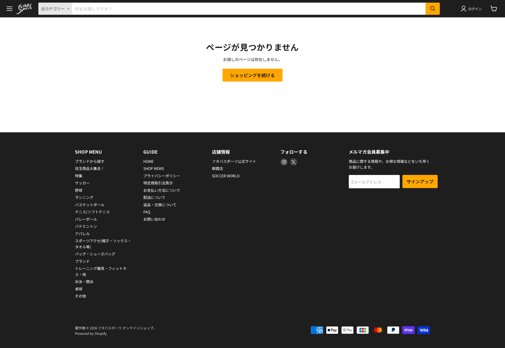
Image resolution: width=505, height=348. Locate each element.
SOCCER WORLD (226, 175)
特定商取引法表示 (158, 182)
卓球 (78, 288)
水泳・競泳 (84, 281)
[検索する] (433, 9)
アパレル (82, 233)
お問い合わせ (154, 219)
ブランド (82, 261)
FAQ (146, 211)
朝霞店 (217, 168)
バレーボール (86, 219)
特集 (78, 175)
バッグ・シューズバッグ (95, 253)
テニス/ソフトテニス (92, 211)
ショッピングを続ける (252, 75)
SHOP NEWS (153, 168)
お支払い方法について (161, 190)
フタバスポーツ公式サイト (234, 161)
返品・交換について (159, 204)
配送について (154, 197)
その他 (80, 296)
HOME (148, 161)
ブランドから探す (89, 161)
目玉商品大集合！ (89, 168)
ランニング (84, 197)
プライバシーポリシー (161, 175)
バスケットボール (89, 204)
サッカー (82, 182)
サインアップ (420, 181)
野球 (78, 190)
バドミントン (86, 226)
